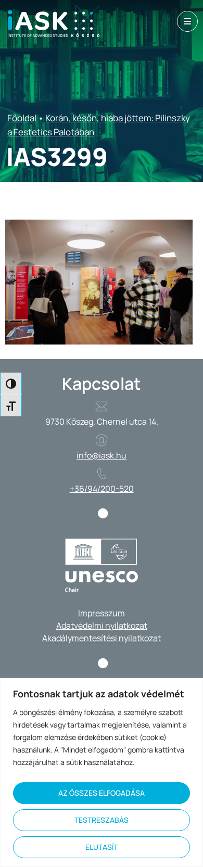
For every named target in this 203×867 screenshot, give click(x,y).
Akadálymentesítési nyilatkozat (101, 638)
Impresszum (101, 613)
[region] (101, 772)
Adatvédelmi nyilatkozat (101, 625)
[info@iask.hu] (101, 440)
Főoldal (21, 118)
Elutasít (101, 847)
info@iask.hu (101, 455)
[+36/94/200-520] (101, 473)
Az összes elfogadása (101, 793)
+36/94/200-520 (102, 488)
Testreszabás (101, 820)
